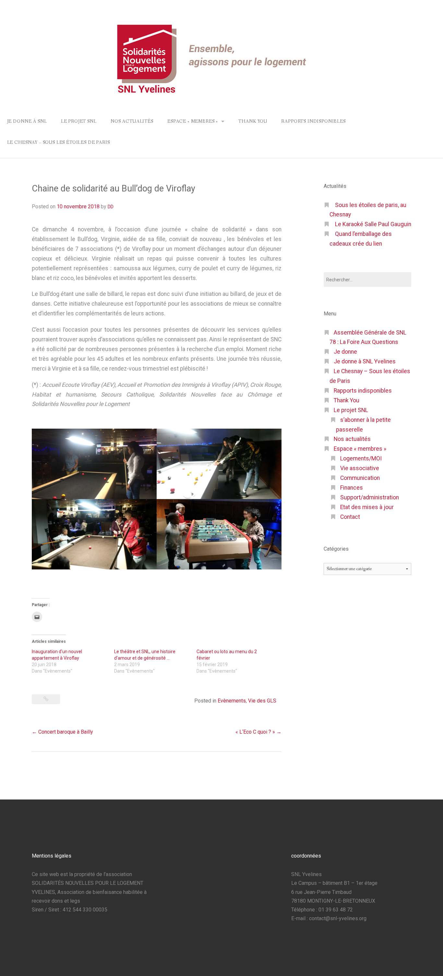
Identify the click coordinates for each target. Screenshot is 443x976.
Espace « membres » (192, 121)
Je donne (345, 351)
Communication (360, 478)
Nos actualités (132, 121)
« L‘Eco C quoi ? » (258, 732)
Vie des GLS (262, 701)
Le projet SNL (79, 121)
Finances (351, 487)
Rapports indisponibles (313, 121)
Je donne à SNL (27, 121)
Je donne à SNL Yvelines (365, 361)
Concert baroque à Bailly (62, 732)
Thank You (252, 121)
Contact (350, 517)
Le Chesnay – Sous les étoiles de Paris (58, 142)
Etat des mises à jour (367, 507)
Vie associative (359, 468)
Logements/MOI (361, 458)
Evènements (232, 701)
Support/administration (369, 497)
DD (111, 207)
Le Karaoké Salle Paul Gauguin (373, 224)
